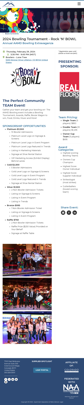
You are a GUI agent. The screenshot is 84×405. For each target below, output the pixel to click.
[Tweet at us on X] (9, 379)
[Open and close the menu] (48, 4)
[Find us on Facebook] (5, 379)
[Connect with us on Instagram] (16, 379)
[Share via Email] (63, 212)
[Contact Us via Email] (5, 382)
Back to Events (12, 34)
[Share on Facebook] (69, 212)
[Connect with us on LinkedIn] (12, 379)
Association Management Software (71, 397)
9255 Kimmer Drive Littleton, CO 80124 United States (27, 61)
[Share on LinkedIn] (75, 212)
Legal (61, 402)
